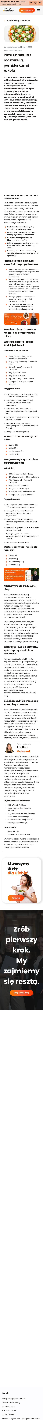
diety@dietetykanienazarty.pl (13, 1398)
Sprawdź (16, 898)
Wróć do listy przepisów (18, 20)
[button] (8, 10)
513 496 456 (9, 1414)
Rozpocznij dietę (27, 10)
